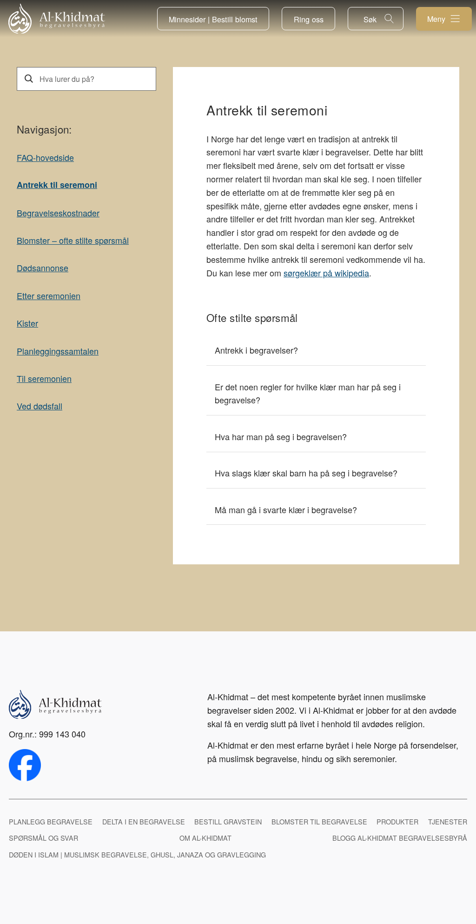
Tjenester (447, 821)
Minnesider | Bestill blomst (213, 19)
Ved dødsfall (39, 406)
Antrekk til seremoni (57, 185)
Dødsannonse (42, 267)
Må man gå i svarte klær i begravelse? (286, 509)
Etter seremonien (48, 295)
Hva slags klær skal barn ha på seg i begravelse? (306, 473)
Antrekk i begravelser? (256, 350)
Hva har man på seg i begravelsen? (281, 436)
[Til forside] (56, 19)
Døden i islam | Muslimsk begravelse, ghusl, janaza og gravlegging (137, 854)
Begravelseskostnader (58, 213)
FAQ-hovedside (45, 157)
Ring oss (309, 19)
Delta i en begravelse (143, 821)
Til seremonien (44, 378)
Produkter (397, 821)
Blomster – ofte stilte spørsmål (73, 240)
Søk (370, 19)
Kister (27, 323)
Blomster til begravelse (319, 821)
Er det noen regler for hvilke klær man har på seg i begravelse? (308, 393)
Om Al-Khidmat (205, 838)
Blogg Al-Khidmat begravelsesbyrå (399, 838)
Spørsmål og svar (43, 838)
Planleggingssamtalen (58, 351)
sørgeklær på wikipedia (326, 273)
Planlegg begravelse (51, 821)
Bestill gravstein (228, 821)
